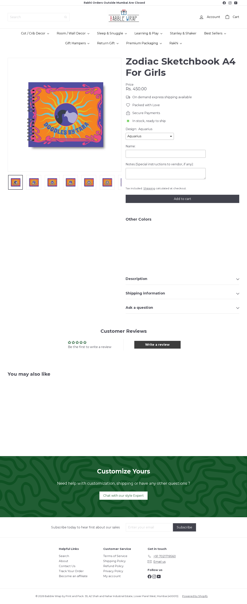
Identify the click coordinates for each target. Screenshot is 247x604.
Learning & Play (146, 33)
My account (112, 576)
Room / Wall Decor (71, 33)
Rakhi (174, 43)
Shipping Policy (114, 561)
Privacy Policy (113, 571)
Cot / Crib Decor (33, 33)
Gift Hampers (75, 43)
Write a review (157, 344)
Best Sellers (213, 33)
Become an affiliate (73, 576)
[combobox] (38, 17)
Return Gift (106, 43)
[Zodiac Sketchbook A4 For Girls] (182, 238)
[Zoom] (64, 114)
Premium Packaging (142, 43)
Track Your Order (71, 571)
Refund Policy (113, 566)
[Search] (65, 17)
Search (64, 556)
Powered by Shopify (195, 596)
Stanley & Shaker (183, 33)
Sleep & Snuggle (110, 33)
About (63, 561)
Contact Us (67, 566)
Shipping (149, 188)
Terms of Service (115, 556)
